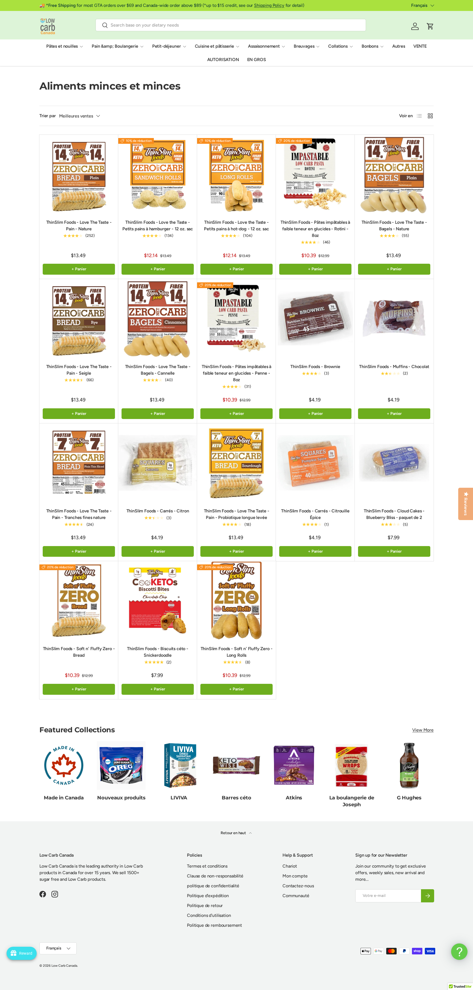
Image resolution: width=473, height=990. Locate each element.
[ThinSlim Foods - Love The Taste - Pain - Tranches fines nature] (78, 462)
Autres (398, 46)
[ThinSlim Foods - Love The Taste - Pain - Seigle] (78, 318)
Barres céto (236, 798)
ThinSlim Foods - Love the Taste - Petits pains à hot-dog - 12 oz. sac (236, 225)
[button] (430, 26)
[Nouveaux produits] (121, 765)
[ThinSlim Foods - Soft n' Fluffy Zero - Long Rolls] (236, 600)
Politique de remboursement (214, 925)
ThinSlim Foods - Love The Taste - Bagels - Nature (394, 225)
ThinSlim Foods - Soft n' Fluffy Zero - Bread (79, 652)
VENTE (420, 46)
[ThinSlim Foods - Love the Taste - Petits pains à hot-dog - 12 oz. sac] (236, 174)
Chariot (289, 866)
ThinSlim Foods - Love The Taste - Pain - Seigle (79, 370)
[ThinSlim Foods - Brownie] (315, 318)
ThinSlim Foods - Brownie (315, 366)
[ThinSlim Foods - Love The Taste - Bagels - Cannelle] (157, 318)
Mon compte (294, 876)
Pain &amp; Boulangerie (115, 46)
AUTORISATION (223, 59)
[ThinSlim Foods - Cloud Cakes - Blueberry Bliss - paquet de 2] (394, 462)
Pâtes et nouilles (62, 46)
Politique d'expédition (208, 895)
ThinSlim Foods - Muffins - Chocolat (394, 366)
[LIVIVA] (179, 765)
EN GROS (256, 59)
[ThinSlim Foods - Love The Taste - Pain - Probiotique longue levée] (236, 462)
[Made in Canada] (63, 765)
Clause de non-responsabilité (215, 876)
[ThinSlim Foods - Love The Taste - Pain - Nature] (78, 174)
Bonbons (370, 46)
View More (423, 730)
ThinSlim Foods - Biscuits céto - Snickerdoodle (157, 652)
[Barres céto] (236, 765)
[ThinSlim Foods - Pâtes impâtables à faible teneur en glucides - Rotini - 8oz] (315, 174)
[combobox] (231, 25)
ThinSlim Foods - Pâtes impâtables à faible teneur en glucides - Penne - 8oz (236, 373)
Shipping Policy (269, 5)
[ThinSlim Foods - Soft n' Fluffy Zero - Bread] (78, 600)
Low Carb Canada (64, 966)
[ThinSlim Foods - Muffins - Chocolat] (394, 318)
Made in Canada (63, 798)
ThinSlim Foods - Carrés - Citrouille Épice (315, 514)
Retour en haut (234, 833)
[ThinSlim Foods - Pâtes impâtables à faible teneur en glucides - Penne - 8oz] (236, 318)
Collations (337, 46)
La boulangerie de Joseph (351, 801)
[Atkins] (294, 765)
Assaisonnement (264, 46)
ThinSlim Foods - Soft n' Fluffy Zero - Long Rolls (237, 652)
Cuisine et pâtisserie (214, 46)
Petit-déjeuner (166, 46)
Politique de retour (205, 905)
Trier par (47, 115)
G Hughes (409, 798)
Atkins (294, 798)
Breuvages (304, 46)
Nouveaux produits (121, 798)
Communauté (295, 895)
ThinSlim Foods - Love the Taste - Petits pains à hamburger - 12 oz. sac (157, 225)
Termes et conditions (207, 866)
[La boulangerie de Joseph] (351, 765)
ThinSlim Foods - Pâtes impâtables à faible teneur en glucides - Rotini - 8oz (315, 229)
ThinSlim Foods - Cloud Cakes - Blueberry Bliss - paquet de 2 (394, 514)
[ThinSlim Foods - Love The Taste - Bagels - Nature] (394, 174)
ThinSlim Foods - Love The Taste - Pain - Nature (79, 225)
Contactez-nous (298, 885)
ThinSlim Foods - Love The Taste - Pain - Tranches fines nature (79, 514)
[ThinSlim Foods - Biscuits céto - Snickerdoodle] (157, 600)
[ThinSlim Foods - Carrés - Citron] (157, 462)
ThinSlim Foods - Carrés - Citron (157, 510)
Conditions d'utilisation (209, 915)
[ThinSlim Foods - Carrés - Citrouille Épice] (315, 462)
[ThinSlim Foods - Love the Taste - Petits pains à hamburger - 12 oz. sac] (157, 174)
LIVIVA (179, 798)
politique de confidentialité (213, 885)
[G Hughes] (409, 765)
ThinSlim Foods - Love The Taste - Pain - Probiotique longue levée (236, 514)
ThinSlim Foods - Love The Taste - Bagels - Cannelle (158, 370)
